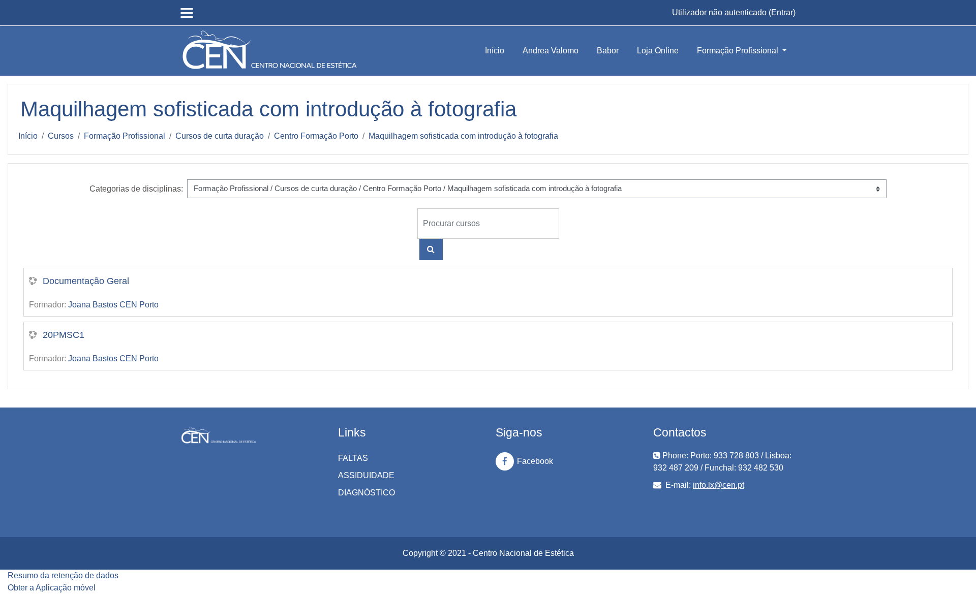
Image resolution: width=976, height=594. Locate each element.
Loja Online (658, 50)
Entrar (782, 12)
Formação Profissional (738, 50)
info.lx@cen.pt (718, 485)
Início (494, 50)
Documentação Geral (86, 281)
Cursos (61, 136)
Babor (608, 50)
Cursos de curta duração (219, 136)
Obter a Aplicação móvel (52, 587)
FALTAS (353, 458)
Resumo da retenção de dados (63, 575)
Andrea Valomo (550, 50)
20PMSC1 (63, 335)
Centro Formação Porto (316, 136)
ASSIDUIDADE (366, 475)
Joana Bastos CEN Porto (113, 304)
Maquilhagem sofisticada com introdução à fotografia (463, 136)
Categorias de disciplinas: (136, 188)
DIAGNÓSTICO (366, 492)
